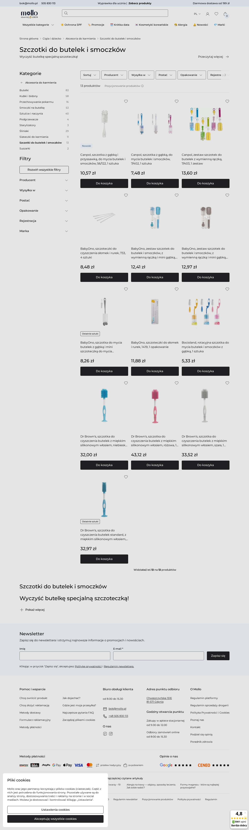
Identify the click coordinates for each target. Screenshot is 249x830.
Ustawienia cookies (55, 809)
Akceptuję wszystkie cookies (55, 819)
